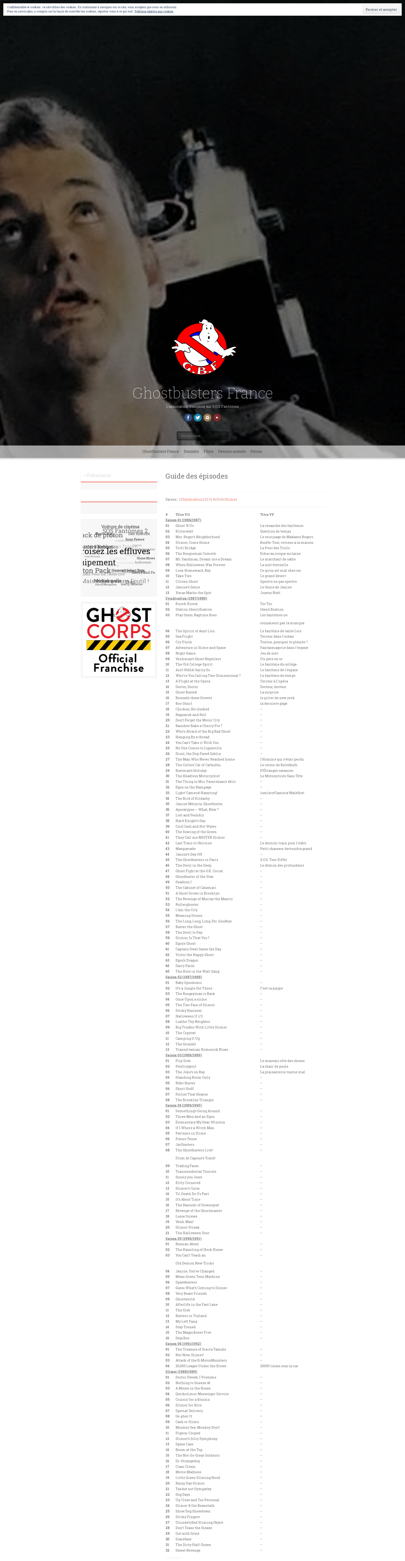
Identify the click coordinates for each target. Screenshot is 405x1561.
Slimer (231, 499)
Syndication (192, 499)
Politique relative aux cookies (154, 11)
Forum (256, 451)
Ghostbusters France (202, 393)
